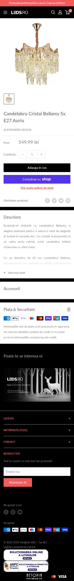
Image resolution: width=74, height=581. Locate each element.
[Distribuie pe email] (67, 200)
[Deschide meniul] (5, 12)
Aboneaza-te (18, 482)
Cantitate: (10, 154)
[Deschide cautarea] (53, 12)
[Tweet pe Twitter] (61, 200)
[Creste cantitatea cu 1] (41, 154)
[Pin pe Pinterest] (54, 200)
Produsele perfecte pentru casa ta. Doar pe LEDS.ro (37, 3)
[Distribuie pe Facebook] (47, 200)
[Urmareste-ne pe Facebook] (6, 512)
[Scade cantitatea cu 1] (22, 154)
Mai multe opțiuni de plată (37, 187)
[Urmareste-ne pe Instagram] (12, 512)
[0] (67, 12)
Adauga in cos (37, 168)
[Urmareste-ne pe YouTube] (19, 512)
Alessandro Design (17, 129)
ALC (45, 542)
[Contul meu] (60, 12)
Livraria (31, 547)
